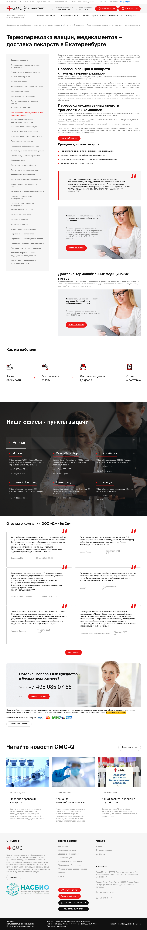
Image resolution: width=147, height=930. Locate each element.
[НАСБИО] (27, 888)
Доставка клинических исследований (26, 180)
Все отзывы (73, 652)
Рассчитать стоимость (75, 902)
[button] (71, 443)
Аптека (86, 16)
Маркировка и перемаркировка (23, 229)
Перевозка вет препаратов (22, 141)
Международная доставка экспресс (25, 72)
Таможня (102, 2)
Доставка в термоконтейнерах (23, 165)
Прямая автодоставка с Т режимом (25, 156)
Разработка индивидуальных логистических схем (23, 262)
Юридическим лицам (46, 16)
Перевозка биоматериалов (22, 234)
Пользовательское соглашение (20, 924)
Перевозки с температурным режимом (27, 243)
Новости (62, 873)
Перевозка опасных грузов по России (27, 238)
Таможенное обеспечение (22, 210)
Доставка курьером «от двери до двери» (24, 102)
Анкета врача (130, 16)
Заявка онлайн (108, 8)
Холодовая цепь (61, 2)
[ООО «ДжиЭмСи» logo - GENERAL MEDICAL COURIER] (14, 8)
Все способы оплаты (19, 724)
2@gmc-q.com (19, 474)
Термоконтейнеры (99, 16)
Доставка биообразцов (20, 77)
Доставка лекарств (19, 82)
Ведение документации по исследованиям (21, 197)
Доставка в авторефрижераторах (24, 170)
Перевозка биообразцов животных (25, 146)
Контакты (114, 2)
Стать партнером (75, 909)
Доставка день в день (20, 91)
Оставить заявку (76, 248)
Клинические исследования (83, 2)
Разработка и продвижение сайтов (125, 924)
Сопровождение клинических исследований (22, 204)
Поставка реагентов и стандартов (26, 248)
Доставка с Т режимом (21, 108)
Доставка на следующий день (23, 96)
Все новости (128, 747)
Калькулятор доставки (116, 712)
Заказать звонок (39, 696)
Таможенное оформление (21, 215)
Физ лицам (113, 16)
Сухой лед (100, 854)
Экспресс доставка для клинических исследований (25, 66)
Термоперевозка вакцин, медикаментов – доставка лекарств (27, 114)
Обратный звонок (69, 138)
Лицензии (14, 877)
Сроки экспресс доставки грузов (72, 869)
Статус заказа (131, 8)
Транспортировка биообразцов (24, 126)
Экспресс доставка (69, 16)
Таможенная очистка (19, 220)
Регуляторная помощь (20, 225)
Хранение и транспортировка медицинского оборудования (24, 254)
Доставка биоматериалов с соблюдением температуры (22, 121)
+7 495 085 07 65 (63, 10)
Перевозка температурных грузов (24, 131)
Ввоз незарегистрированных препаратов (27, 191)
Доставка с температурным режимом (35, 2)
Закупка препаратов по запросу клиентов (24, 186)
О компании (11, 2)
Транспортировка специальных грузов (26, 136)
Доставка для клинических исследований (27, 151)
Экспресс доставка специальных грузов (27, 86)
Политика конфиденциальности (20, 926)
